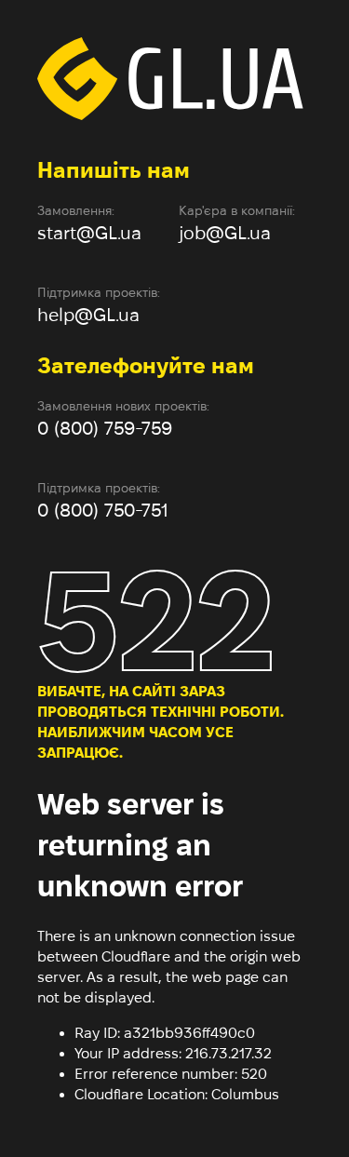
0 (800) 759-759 (104, 428)
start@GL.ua (89, 232)
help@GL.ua (88, 314)
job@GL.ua (225, 232)
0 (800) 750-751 (102, 510)
